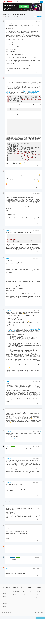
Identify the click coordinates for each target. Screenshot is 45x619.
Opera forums (23, 593)
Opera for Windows (6, 591)
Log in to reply (39, 16)
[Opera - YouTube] (6, 612)
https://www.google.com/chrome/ (12, 55)
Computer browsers (5, 589)
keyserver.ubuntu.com (33, 92)
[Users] (20, 1)
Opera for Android (6, 601)
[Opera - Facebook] (2, 612)
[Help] (26, 1)
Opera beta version (6, 596)
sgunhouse (8, 557)
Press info (38, 591)
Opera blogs (23, 591)
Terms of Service (31, 596)
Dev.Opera (23, 594)
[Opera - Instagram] (11, 612)
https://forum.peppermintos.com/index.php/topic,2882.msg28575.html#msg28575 (21, 41)
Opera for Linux (6, 16)
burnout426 (8, 446)
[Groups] (22, 1)
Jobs (37, 593)
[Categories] (14, 1)
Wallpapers (15, 593)
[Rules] (24, 1)
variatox (7, 568)
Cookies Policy (31, 593)
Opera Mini (5, 603)
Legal (29, 587)
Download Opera (24, 6)
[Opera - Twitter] (4, 612)
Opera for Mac (5, 593)
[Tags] (18, 1)
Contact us (38, 597)
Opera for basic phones (7, 606)
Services (15, 587)
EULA (29, 594)
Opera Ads (15, 594)
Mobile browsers (5, 599)
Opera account (16, 591)
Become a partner (39, 596)
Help (22, 587)
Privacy (29, 591)
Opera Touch (5, 604)
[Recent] (16, 1)
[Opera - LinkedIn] (9, 612)
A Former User (8, 21)
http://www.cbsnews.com (10, 267)
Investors (38, 594)
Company (38, 587)
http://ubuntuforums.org (10, 438)
